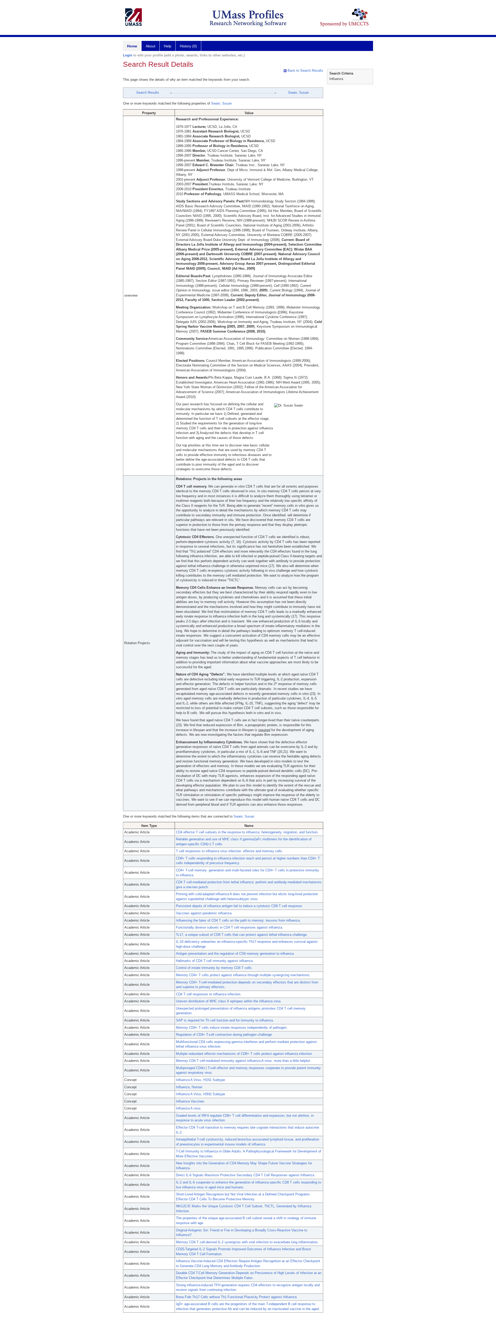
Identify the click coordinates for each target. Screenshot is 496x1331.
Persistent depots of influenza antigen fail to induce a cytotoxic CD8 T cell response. (239, 906)
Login (127, 55)
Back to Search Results (304, 70)
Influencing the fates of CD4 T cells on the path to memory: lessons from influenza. (238, 920)
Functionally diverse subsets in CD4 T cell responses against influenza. (229, 927)
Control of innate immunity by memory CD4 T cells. (214, 968)
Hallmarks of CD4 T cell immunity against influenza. (215, 961)
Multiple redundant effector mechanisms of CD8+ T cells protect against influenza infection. (244, 1054)
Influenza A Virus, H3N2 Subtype (200, 1094)
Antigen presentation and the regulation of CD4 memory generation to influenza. (235, 953)
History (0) (188, 46)
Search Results (147, 92)
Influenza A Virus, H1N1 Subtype (200, 1080)
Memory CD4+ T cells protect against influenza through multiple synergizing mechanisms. (243, 975)
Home (132, 46)
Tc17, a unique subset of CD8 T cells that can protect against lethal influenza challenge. (242, 935)
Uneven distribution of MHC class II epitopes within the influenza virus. (229, 1001)
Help (167, 46)
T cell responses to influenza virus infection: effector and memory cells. (229, 851)
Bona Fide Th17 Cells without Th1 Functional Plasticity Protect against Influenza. (237, 1297)
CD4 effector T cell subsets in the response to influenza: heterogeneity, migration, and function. (247, 832)
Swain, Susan (298, 92)
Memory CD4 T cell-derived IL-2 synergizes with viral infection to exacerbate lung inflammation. (247, 1242)
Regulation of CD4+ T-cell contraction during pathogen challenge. (224, 1034)
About (150, 46)
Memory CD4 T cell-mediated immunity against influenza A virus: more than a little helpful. (243, 1061)
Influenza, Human (189, 1087)
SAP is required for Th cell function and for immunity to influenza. (225, 1020)
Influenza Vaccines (190, 1101)
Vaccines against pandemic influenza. (204, 913)
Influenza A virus (188, 1108)
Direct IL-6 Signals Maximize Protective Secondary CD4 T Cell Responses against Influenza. (245, 1175)
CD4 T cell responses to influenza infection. (208, 994)
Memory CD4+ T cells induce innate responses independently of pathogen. (232, 1027)
